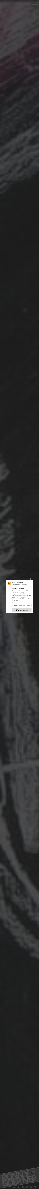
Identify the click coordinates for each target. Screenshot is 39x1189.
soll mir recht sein (22, 610)
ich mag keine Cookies (22, 605)
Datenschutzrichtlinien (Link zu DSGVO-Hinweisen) (21, 591)
